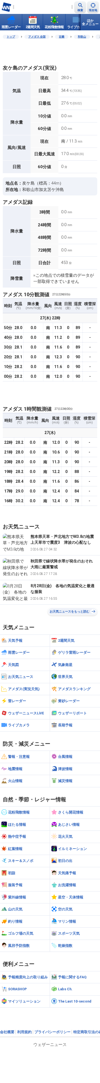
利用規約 (24, 1032)
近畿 (61, 36)
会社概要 (7, 1032)
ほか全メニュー (90, 22)
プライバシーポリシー (52, 1032)
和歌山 (82, 36)
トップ (11, 36)
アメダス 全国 (37, 36)
